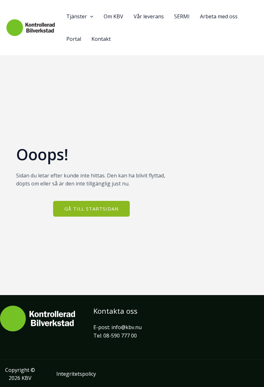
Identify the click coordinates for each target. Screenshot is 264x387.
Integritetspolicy (76, 373)
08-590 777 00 (120, 335)
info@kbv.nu (126, 327)
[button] (90, 16)
